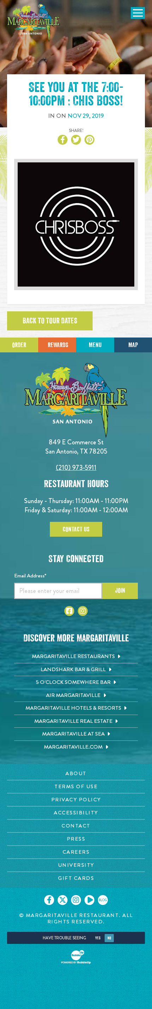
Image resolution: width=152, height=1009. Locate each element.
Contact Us (76, 529)
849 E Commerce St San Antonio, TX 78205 (76, 446)
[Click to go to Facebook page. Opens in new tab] (69, 611)
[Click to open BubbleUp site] (76, 957)
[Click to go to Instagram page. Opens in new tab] (83, 611)
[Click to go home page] (33, 23)
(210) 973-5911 (76, 467)
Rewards (58, 345)
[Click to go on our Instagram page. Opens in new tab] (76, 900)
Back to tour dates (50, 321)
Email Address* (30, 576)
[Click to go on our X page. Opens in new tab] (63, 900)
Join (120, 590)
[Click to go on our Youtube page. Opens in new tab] (89, 900)
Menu (95, 345)
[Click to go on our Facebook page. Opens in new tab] (49, 900)
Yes (97, 938)
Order (19, 345)
